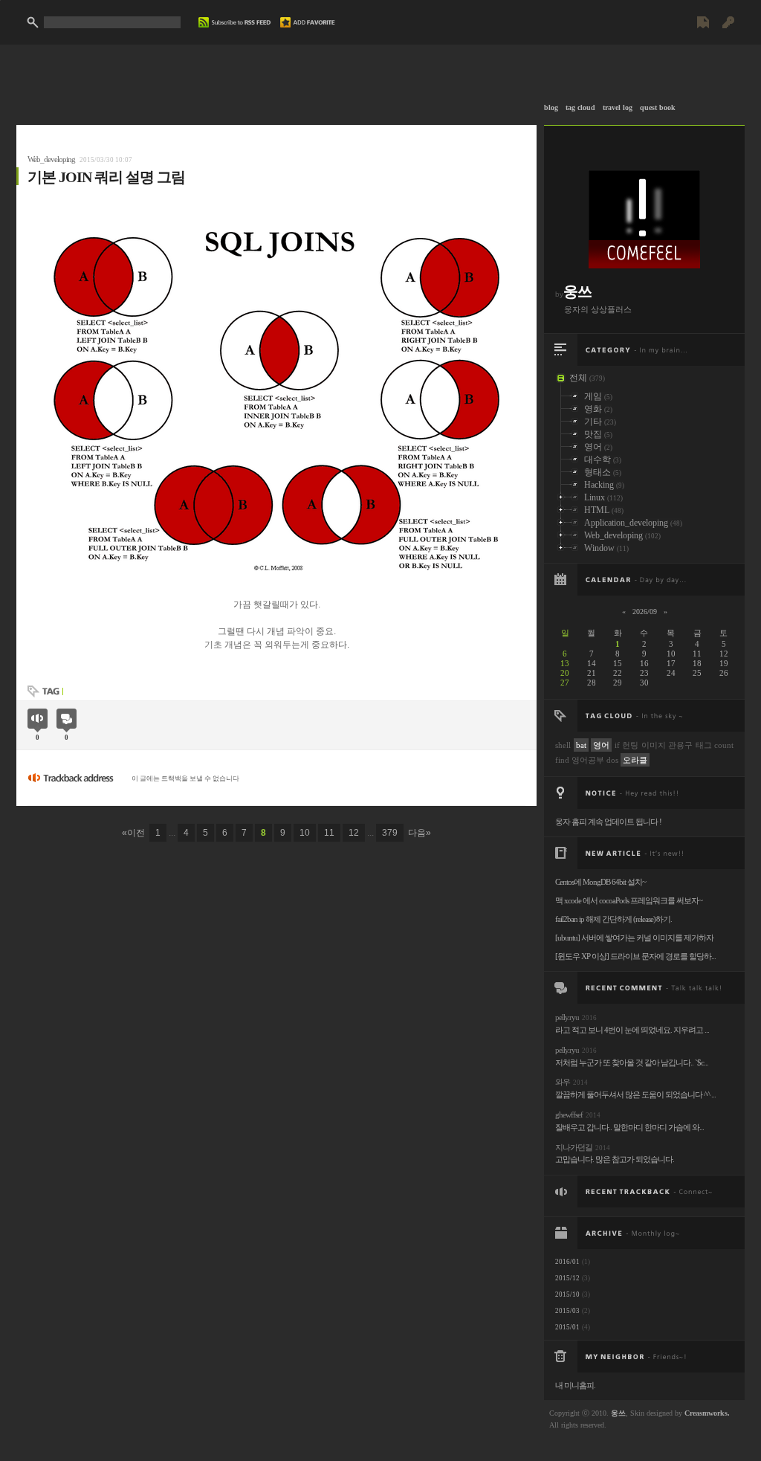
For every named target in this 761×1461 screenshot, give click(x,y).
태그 (704, 745)
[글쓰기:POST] (703, 28)
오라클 (635, 759)
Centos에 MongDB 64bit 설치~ (600, 881)
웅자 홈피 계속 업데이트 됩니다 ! (608, 821)
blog (551, 107)
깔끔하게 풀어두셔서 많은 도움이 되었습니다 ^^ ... (635, 1094)
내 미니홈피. (575, 1385)
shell (563, 745)
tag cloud (580, 107)
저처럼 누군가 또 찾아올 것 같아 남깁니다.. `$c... (631, 1062)
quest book (658, 107)
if (617, 745)
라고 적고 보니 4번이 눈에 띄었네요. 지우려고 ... (632, 1029)
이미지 (653, 745)
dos (612, 759)
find (562, 759)
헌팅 (630, 745)
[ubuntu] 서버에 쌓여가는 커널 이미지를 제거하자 (634, 937)
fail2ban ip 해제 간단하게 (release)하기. (613, 919)
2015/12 (567, 1278)
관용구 (680, 745)
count (724, 745)
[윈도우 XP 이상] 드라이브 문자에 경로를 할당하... (635, 956)
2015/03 (567, 1311)
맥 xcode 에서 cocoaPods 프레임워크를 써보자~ (628, 900)
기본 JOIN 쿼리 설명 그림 (106, 177)
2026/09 (644, 611)
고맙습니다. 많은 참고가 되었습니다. (614, 1159)
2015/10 (567, 1294)
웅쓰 (577, 291)
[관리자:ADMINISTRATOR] (728, 28)
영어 (601, 745)
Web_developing (51, 159)
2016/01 (567, 1261)
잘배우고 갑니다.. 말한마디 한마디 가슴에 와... (629, 1127)
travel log (617, 107)
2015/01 (567, 1327)
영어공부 (587, 759)
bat (581, 745)
